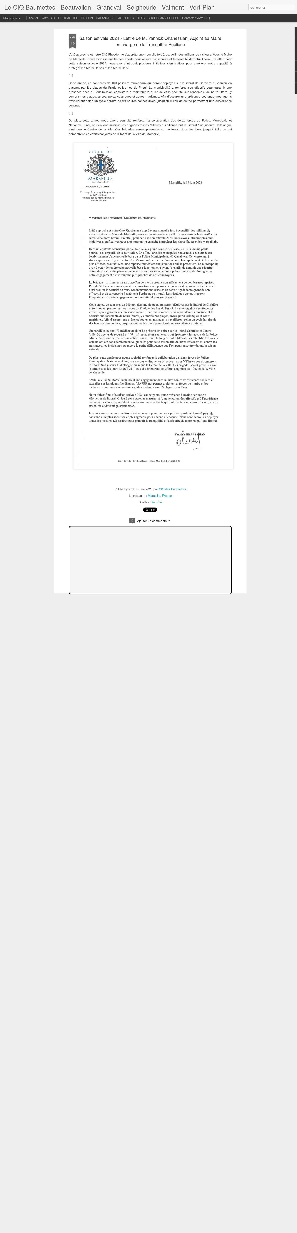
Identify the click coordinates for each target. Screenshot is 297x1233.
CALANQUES (105, 18)
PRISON (87, 18)
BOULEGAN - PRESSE (163, 18)
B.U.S (141, 18)
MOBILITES (125, 18)
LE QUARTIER (68, 18)
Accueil (33, 18)
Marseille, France (160, 495)
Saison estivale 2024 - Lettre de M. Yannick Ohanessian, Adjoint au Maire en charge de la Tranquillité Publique (150, 41)
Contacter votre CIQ (196, 18)
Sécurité (156, 502)
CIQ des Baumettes (172, 489)
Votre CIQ (48, 18)
